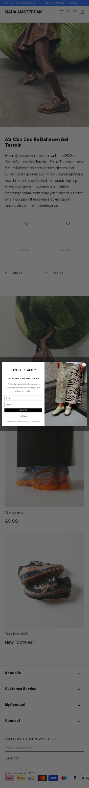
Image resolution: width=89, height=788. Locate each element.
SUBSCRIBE (23, 410)
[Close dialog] (84, 365)
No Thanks (23, 416)
